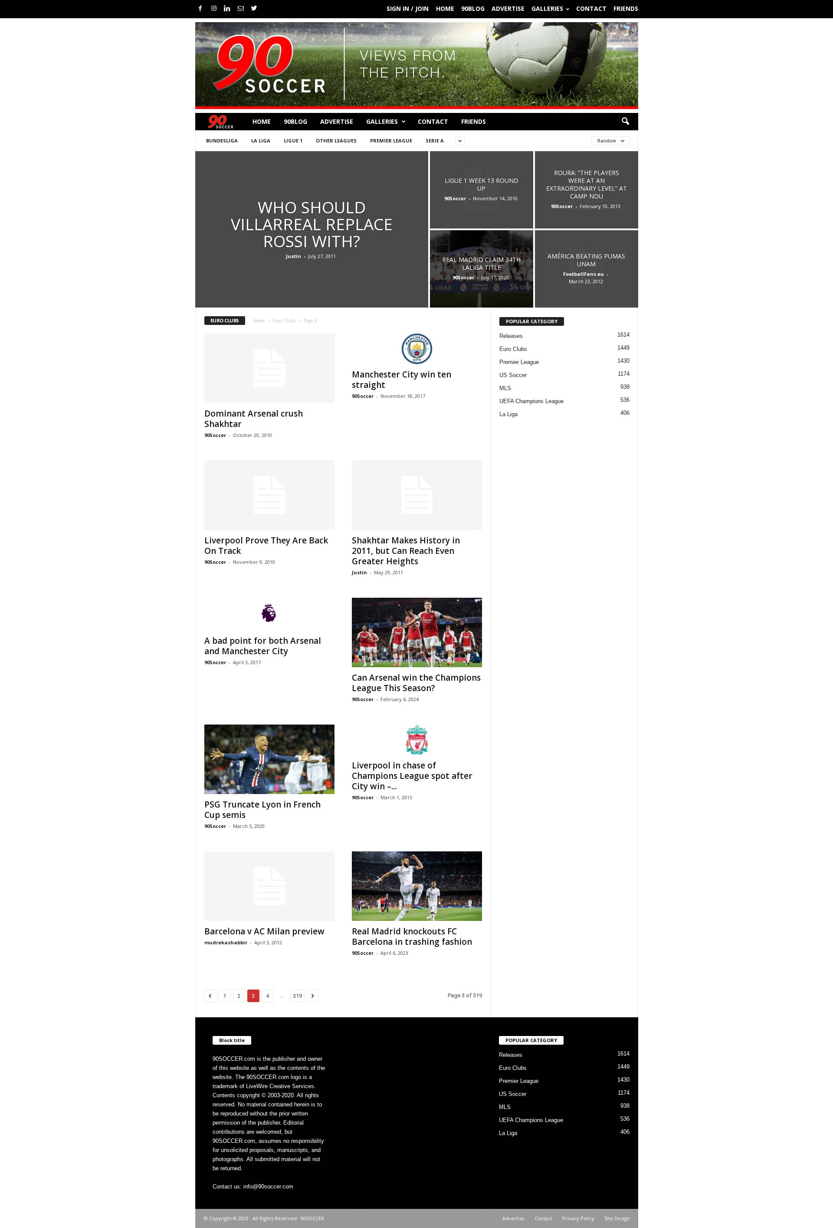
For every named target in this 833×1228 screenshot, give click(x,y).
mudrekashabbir (225, 942)
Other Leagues (336, 140)
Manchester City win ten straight (401, 380)
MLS (505, 388)
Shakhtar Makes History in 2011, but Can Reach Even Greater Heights (406, 551)
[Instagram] (214, 9)
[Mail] (241, 9)
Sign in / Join (408, 8)
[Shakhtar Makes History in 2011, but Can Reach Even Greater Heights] (417, 495)
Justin (293, 256)
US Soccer (513, 375)
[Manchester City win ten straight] (417, 349)
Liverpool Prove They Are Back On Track (266, 545)
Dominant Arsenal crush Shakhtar (253, 419)
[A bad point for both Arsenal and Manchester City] (269, 614)
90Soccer (455, 198)
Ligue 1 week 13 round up (481, 184)
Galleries (547, 8)
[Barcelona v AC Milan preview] (269, 886)
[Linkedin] (227, 9)
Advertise (508, 8)
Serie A (435, 140)
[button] (625, 121)
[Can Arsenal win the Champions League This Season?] (417, 632)
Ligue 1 (293, 140)
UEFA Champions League (531, 401)
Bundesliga (222, 140)
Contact (591, 8)
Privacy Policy (578, 1218)
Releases (511, 336)
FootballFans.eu (583, 274)
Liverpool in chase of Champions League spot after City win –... (412, 776)
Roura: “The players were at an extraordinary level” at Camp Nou (586, 184)
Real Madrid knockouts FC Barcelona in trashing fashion (412, 936)
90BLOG (473, 8)
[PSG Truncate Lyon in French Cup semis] (269, 759)
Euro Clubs (284, 321)
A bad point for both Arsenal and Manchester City (262, 646)
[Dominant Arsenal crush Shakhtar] (269, 368)
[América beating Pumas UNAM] (586, 269)
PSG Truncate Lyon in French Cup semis (262, 810)
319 (297, 996)
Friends (625, 8)
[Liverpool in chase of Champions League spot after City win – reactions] (417, 740)
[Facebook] (200, 9)
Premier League (391, 140)
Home (445, 8)
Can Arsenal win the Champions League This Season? (416, 683)
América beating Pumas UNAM (586, 260)
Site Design (617, 1218)
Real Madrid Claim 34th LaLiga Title (481, 263)
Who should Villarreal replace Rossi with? (312, 224)
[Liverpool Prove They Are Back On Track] (269, 495)
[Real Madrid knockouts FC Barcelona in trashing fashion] (417, 886)
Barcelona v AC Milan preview (264, 931)
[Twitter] (254, 9)
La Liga (260, 140)
